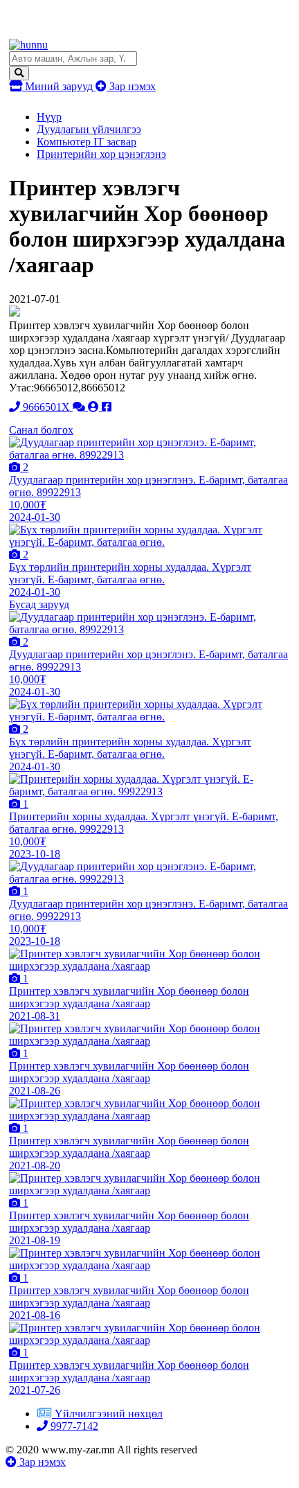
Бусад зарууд (39, 604)
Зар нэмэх (131, 86)
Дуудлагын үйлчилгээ (89, 129)
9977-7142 (73, 1426)
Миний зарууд (59, 86)
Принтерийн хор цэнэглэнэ (101, 154)
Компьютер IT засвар (86, 142)
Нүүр (49, 117)
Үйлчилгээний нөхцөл (109, 1413)
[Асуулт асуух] (80, 407)
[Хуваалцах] (106, 407)
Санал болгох (41, 430)
